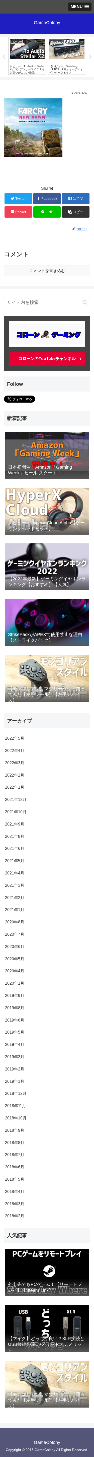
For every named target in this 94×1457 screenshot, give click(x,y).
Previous (3, 56)
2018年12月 (16, 1093)
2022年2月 (14, 775)
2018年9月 (14, 1130)
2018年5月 (14, 1179)
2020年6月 (14, 946)
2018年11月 (15, 1106)
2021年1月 (14, 910)
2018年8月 (14, 1143)
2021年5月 (14, 861)
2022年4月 (14, 750)
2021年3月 (14, 885)
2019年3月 (14, 1057)
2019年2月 (14, 1069)
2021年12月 (16, 799)
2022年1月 (14, 787)
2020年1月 (14, 983)
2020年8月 (14, 922)
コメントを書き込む (47, 271)
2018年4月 (14, 1191)
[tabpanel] (27, 56)
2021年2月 (14, 898)
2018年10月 (16, 1118)
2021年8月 (14, 836)
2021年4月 (14, 873)
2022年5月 (14, 738)
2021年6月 (14, 848)
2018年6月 (14, 1167)
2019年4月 (14, 1044)
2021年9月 (14, 824)
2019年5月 (14, 1032)
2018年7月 (14, 1155)
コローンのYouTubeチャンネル (47, 358)
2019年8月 (14, 1008)
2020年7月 (14, 934)
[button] (84, 302)
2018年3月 (14, 1204)
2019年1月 (14, 1081)
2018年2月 (14, 1216)
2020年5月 (14, 959)
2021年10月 (16, 812)
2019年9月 (14, 995)
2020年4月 (14, 971)
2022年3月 (14, 763)
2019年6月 (14, 1020)
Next (90, 56)
